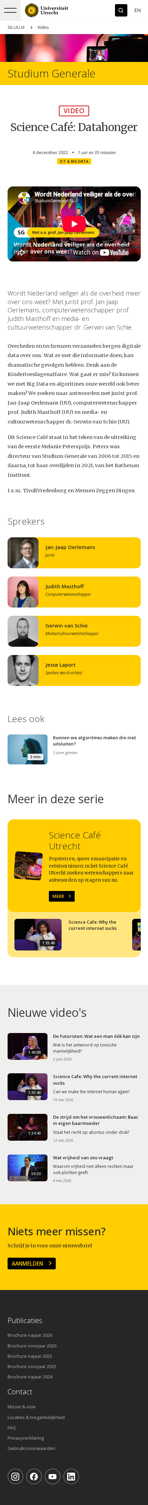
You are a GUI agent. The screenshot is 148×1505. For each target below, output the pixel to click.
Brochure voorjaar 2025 (32, 1366)
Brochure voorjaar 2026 (32, 1346)
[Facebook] (34, 1476)
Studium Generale (51, 73)
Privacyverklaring (26, 1438)
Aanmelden (27, 1263)
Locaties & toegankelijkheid (36, 1417)
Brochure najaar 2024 (30, 1377)
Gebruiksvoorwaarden (31, 1448)
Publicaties (25, 1320)
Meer (58, 896)
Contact (20, 1391)
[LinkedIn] (71, 1476)
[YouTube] (53, 1476)
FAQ (12, 1428)
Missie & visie (22, 1407)
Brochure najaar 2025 (30, 1356)
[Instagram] (15, 1476)
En (137, 10)
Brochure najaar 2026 (30, 1335)
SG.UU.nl (16, 27)
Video (43, 27)
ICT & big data (74, 161)
